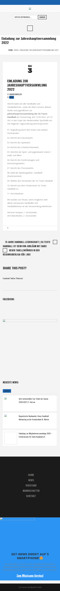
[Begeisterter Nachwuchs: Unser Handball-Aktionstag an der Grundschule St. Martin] (10, 420)
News (16, 50)
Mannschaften (31, 490)
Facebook (6, 278)
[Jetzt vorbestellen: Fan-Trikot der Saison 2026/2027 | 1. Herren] (10, 403)
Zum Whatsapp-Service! (30, 575)
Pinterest (19, 278)
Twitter (12, 278)
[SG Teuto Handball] (30, 8)
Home (10, 50)
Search (42, 17)
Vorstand (31, 485)
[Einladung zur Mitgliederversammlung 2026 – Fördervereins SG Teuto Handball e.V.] (10, 438)
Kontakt (31, 496)
